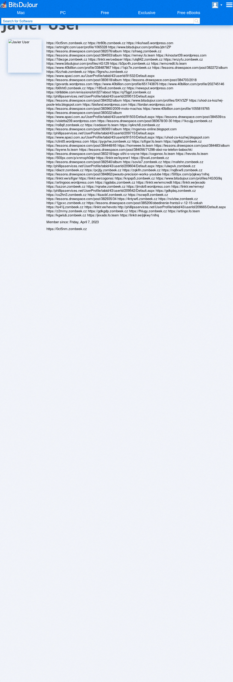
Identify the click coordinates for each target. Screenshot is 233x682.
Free (105, 12)
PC (63, 12)
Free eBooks (188, 12)
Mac (21, 12)
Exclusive (146, 12)
